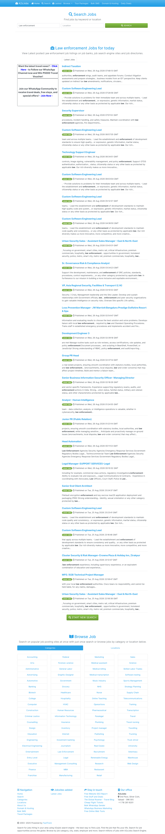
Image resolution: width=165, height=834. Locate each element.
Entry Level (32, 757)
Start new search (83, 617)
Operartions (99, 704)
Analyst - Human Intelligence (78, 400)
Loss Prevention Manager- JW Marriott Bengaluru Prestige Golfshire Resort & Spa (104, 309)
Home (37, 3)
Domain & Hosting (109, 3)
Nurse (99, 692)
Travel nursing (132, 722)
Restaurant (99, 769)
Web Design (132, 763)
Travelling (132, 728)
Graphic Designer (66, 675)
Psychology (99, 740)
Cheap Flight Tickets (93, 802)
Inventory (65, 728)
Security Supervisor (73, 110)
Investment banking (66, 740)
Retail (99, 775)
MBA (66, 769)
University (132, 746)
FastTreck (47, 823)
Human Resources (65, 710)
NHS (99, 686)
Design (32, 728)
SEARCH (127, 25)
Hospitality (66, 698)
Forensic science (65, 663)
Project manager (99, 728)
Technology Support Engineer (78, 152)
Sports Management (132, 680)
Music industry (99, 680)
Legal (65, 757)
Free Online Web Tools (94, 811)
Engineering (32, 740)
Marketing (99, 657)
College (32, 698)
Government (65, 680)
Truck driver (132, 740)
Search (46, 3)
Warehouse (133, 757)
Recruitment (99, 752)
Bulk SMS (94, 3)
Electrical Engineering (32, 746)
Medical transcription (99, 675)
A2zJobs (23, 3)
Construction (32, 710)
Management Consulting (66, 763)
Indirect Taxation (71, 66)
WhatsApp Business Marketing (98, 808)
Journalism (66, 746)
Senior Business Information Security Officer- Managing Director (98, 377)
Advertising (32, 675)
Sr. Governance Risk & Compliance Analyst (86, 263)
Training (132, 704)
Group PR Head (70, 355)
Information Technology (66, 716)
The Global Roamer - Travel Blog (99, 799)
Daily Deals (125, 3)
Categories (50, 648)
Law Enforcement (66, 752)
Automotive (32, 680)
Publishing (99, 734)
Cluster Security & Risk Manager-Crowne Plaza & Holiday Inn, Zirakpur (101, 555)
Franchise (32, 775)
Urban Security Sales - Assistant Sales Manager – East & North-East (100, 240)
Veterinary (132, 752)
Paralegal (99, 716)
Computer (32, 704)
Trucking (133, 734)
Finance (32, 769)
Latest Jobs (69, 59)
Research (99, 763)
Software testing (132, 675)
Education (32, 734)
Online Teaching (99, 698)
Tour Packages (81, 3)
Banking (32, 686)
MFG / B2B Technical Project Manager (83, 574)
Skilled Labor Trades (132, 669)
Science (132, 663)
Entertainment (32, 752)
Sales (132, 657)
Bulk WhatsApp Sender (94, 805)
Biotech (32, 692)
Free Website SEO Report (96, 794)
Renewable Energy (99, 757)
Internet (65, 734)
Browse (67, 3)
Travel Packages (24, 814)
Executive (32, 763)
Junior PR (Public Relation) (77, 419)
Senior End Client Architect (77, 485)
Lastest (57, 3)
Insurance (65, 722)
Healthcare (66, 692)
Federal (65, 657)
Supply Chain (133, 692)
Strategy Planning (133, 686)
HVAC (65, 704)
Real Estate (99, 746)
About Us (21, 805)
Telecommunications (132, 698)
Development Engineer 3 (76, 333)
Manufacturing (65, 775)
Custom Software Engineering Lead (82, 88)
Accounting (32, 657)
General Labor (65, 669)
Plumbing (99, 722)
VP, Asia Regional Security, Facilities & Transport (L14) (92, 285)
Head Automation (72, 441)
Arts (32, 663)
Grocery (65, 686)
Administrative (32, 669)
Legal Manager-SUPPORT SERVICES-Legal (86, 463)
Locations (115, 648)
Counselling (32, 722)
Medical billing (99, 669)
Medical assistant (99, 663)
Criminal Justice (32, 716)
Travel (133, 716)
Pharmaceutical (99, 710)
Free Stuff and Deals (93, 796)
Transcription (133, 710)
